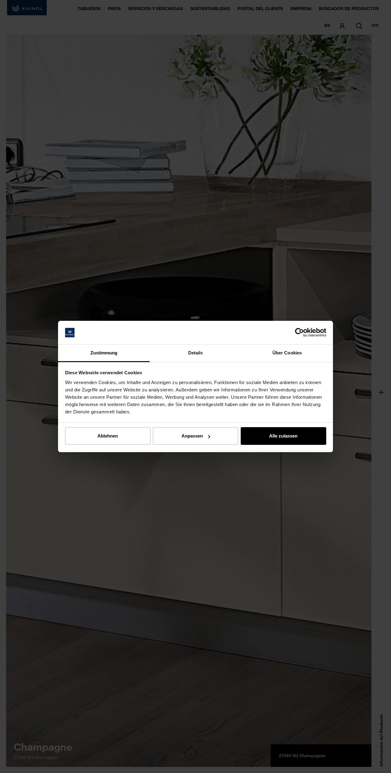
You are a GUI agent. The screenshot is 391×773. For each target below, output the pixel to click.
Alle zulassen (283, 435)
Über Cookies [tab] (287, 352)
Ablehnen (107, 435)
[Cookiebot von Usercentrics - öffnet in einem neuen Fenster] (299, 332)
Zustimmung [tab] (104, 352)
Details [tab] (195, 352)
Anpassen (192, 435)
